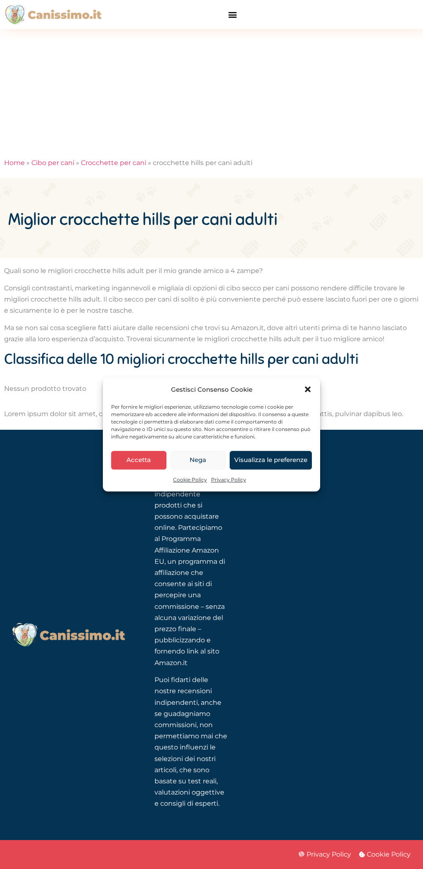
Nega (198, 460)
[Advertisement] (211, 91)
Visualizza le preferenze (270, 460)
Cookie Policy (190, 479)
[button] (308, 389)
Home (14, 163)
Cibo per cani (52, 163)
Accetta (138, 460)
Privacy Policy (228, 479)
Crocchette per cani (113, 163)
